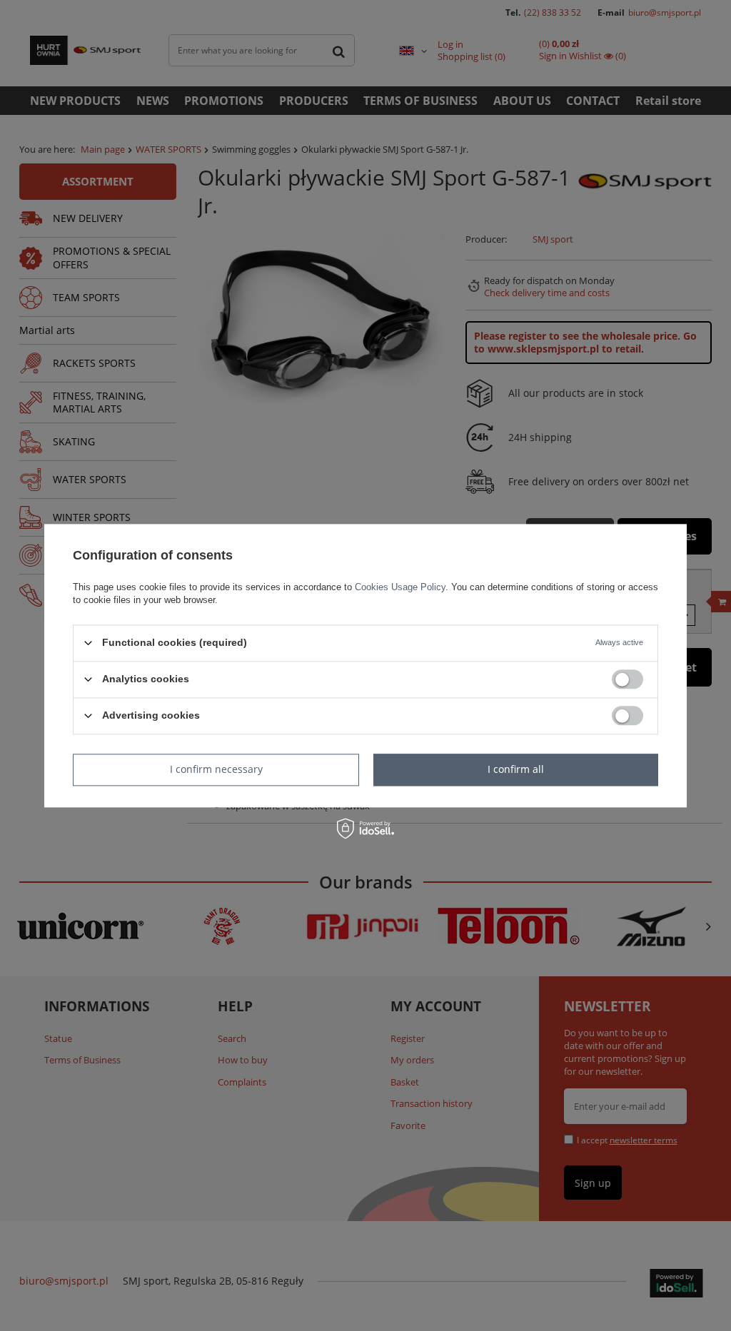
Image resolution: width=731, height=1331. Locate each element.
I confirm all (516, 769)
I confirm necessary (216, 769)
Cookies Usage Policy (400, 587)
